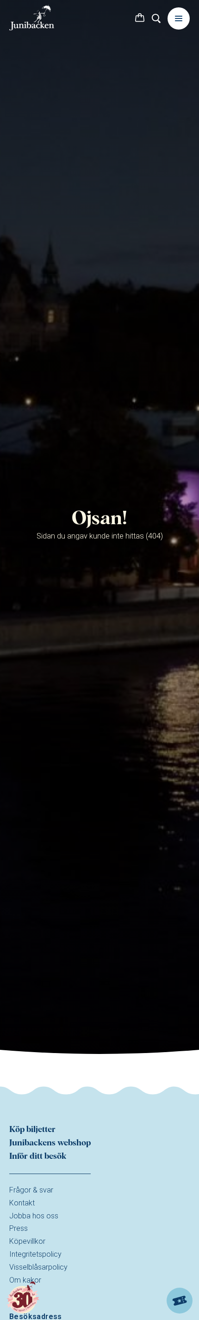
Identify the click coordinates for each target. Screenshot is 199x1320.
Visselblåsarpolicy (38, 1267)
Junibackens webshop (50, 1143)
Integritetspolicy (35, 1254)
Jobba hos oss (33, 1215)
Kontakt (22, 1203)
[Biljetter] (180, 1301)
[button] (139, 18)
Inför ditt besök (38, 1156)
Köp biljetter (32, 1130)
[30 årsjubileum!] (23, 1298)
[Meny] (179, 18)
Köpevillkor (27, 1241)
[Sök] (156, 18)
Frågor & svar (31, 1190)
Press (18, 1228)
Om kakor (25, 1280)
